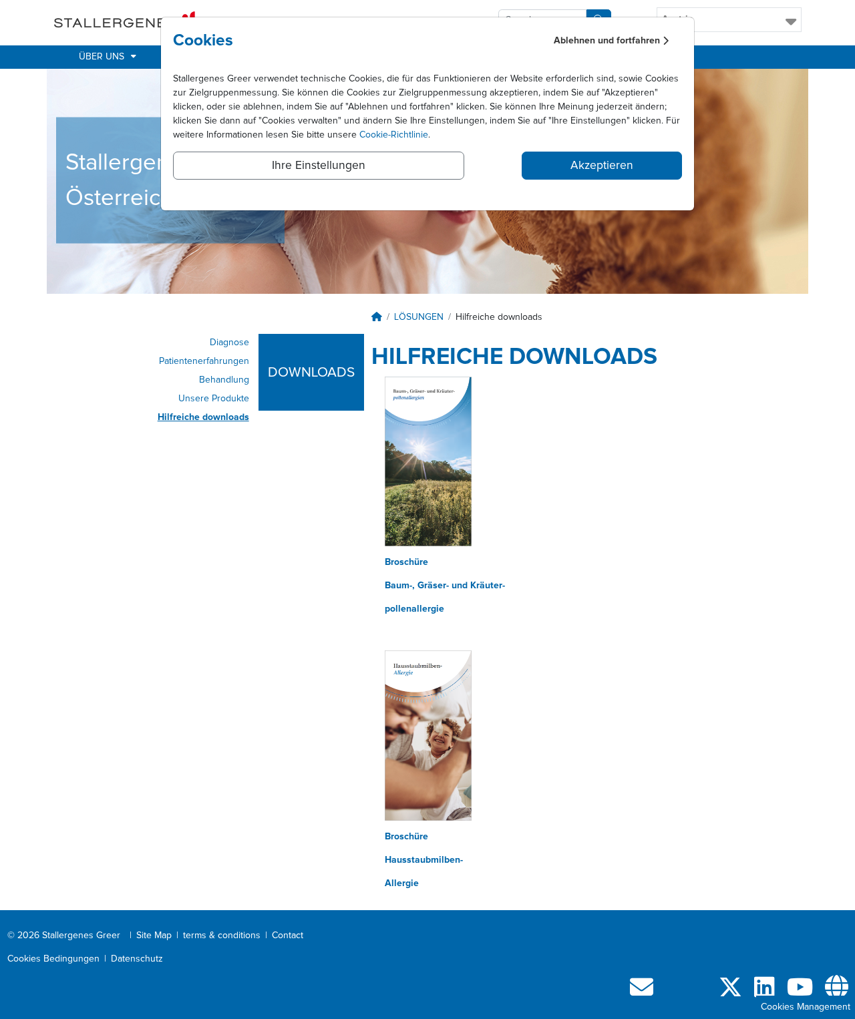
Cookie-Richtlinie (393, 135)
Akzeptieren (601, 166)
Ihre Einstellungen (318, 166)
